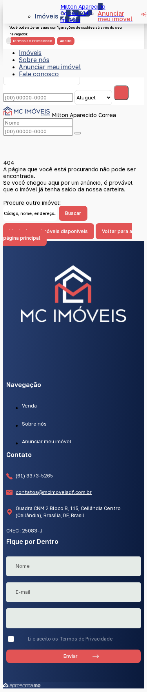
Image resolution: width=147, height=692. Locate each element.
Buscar (73, 213)
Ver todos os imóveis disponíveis (48, 231)
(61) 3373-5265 (34, 476)
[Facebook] (73, 354)
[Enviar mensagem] (121, 92)
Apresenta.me (21, 685)
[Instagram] (73, 369)
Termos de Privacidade (86, 639)
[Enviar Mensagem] (77, 133)
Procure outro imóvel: (32, 202)
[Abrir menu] (8, 40)
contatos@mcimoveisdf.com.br (54, 492)
